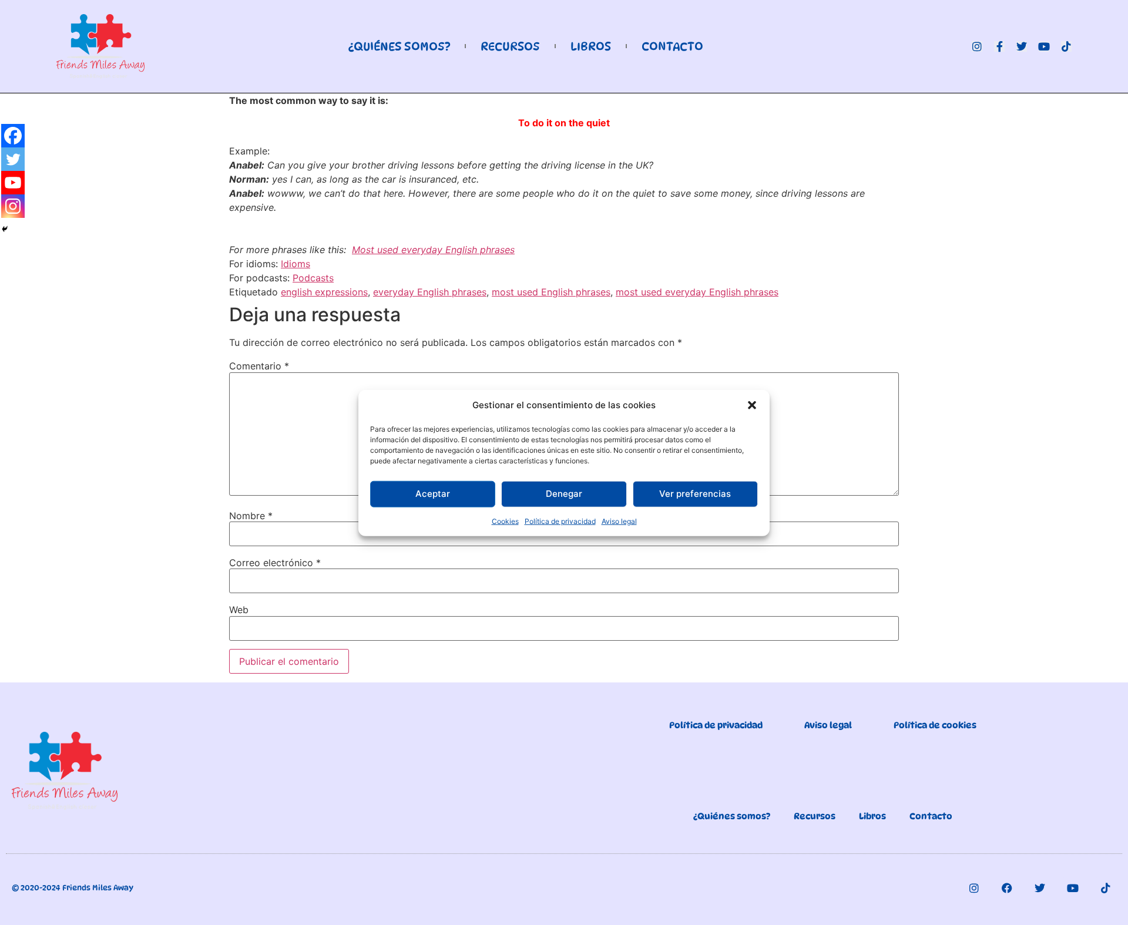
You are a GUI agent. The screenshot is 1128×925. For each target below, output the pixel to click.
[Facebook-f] (999, 46)
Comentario (259, 366)
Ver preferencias (695, 493)
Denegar (564, 493)
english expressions (324, 292)
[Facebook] (13, 135)
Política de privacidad (560, 520)
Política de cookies (935, 725)
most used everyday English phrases (697, 292)
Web (239, 609)
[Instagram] (977, 46)
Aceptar (432, 493)
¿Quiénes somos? (399, 46)
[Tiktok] (1066, 46)
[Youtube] (1044, 46)
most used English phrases (551, 292)
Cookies (505, 520)
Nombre (251, 515)
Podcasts (313, 278)
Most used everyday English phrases (433, 249)
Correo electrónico (275, 562)
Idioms (295, 264)
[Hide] (4, 229)
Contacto (672, 46)
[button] (752, 405)
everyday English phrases (429, 292)
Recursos (510, 46)
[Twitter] (1021, 46)
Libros (590, 46)
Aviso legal (619, 520)
